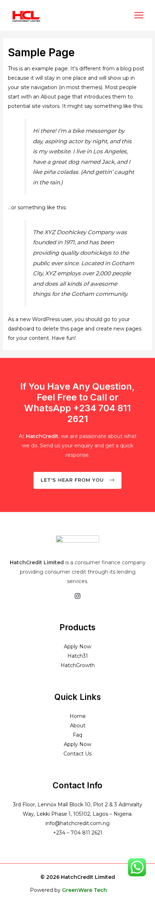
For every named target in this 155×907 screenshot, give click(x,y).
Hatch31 (77, 656)
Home (78, 716)
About (77, 725)
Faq (77, 735)
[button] (77, 480)
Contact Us (77, 753)
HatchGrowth (78, 665)
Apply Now (77, 646)
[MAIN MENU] (138, 15)
